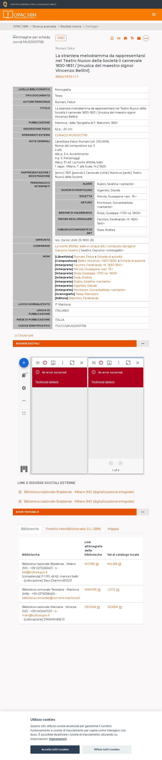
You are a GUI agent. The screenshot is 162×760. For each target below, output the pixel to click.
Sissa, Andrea (83, 277)
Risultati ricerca (70, 26)
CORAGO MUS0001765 (71, 135)
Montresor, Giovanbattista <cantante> (100, 290)
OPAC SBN (20, 26)
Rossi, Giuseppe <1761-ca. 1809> (96, 273)
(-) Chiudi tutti (24, 335)
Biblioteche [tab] (30, 529)
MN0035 (93, 589)
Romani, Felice (84, 256)
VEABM (114, 607)
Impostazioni (58, 738)
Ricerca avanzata (44, 26)
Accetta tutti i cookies (55, 749)
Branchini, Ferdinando (84, 298)
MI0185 (92, 564)
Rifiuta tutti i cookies (107, 749)
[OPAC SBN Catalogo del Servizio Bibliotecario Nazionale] (8, 15)
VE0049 (92, 607)
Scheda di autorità (109, 256)
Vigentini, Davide (85, 285)
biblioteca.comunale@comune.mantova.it (51, 598)
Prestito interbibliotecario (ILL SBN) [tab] (73, 529)
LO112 (113, 589)
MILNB (114, 564)
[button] (119, 38)
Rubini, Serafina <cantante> (92, 281)
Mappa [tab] (113, 529)
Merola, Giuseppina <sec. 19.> (93, 269)
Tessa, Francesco (87, 294)
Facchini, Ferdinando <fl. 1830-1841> (98, 265)
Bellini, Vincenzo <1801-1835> (97, 261)
